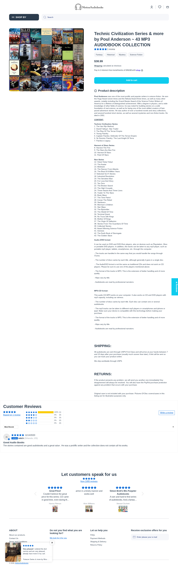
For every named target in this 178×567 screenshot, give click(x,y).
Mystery (122, 55)
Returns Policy (96, 545)
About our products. (17, 535)
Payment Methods (97, 538)
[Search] (44, 17)
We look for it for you (58, 538)
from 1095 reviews (89, 481)
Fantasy (99, 55)
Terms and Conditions (18, 542)
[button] (167, 7)
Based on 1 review (11, 415)
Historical (111, 55)
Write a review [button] (166, 413)
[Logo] (89, 7)
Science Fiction (136, 55)
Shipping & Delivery (98, 542)
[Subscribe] (165, 537)
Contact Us (13, 538)
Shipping (98, 66)
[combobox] (105, 17)
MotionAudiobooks (21, 563)
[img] (17, 435)
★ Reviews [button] (177, 286)
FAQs (92, 535)
